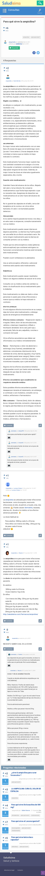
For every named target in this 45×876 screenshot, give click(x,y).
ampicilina (26, 37)
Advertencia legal (9, 870)
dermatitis (28, 508)
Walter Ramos (26, 810)
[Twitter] (38, 52)
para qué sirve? (35, 37)
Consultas (13, 9)
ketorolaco (15, 846)
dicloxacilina (15, 815)
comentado (13, 431)
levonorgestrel (16, 828)
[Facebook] (34, 52)
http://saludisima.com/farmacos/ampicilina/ (20, 614)
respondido (8, 81)
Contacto (20, 870)
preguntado (12, 42)
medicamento (35, 815)
